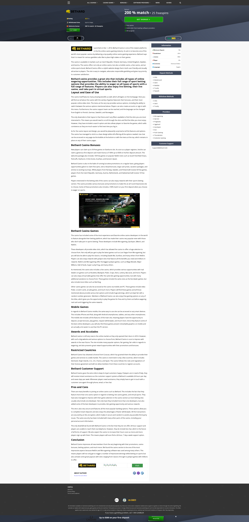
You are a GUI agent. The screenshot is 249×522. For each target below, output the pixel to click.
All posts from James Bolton (80, 475)
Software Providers (141, 3)
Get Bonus (142, 19)
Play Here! (73, 30)
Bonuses (123, 3)
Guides (168, 3)
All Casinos (91, 3)
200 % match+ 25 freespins (94, 26)
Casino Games (108, 3)
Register (156, 518)
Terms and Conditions (73, 493)
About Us (70, 489)
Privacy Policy (71, 491)
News (158, 3)
